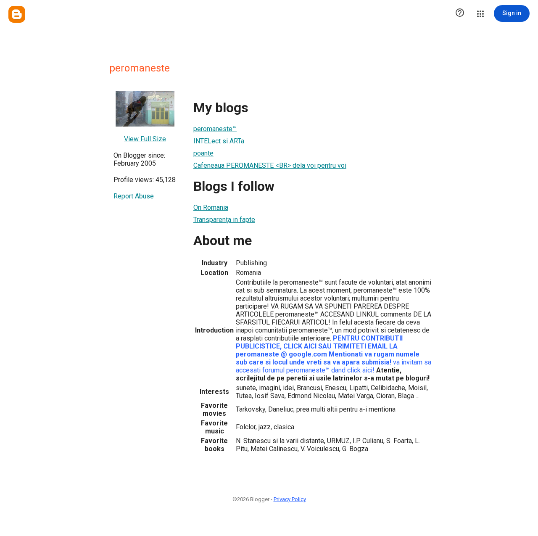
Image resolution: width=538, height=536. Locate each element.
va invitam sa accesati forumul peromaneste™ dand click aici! (333, 366)
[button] (460, 13)
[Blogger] (16, 14)
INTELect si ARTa (218, 141)
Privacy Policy (290, 499)
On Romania (210, 207)
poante (203, 153)
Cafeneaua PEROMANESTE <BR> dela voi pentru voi (269, 165)
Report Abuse (133, 196)
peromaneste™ (215, 129)
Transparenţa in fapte (224, 220)
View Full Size (145, 139)
